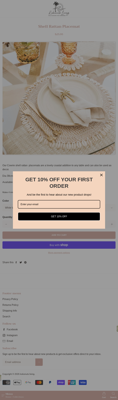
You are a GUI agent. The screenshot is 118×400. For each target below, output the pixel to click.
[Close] (101, 175)
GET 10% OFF (59, 216)
